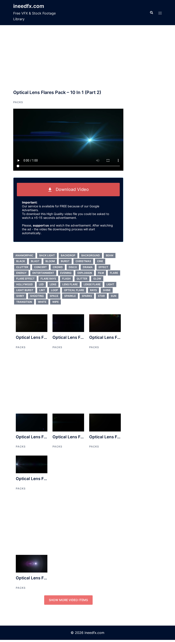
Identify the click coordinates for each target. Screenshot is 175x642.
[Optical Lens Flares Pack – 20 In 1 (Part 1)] (31, 323)
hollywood (24, 284)
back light (47, 255)
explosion (84, 272)
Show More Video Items (68, 600)
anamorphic (24, 255)
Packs (18, 102)
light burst (24, 290)
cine (100, 261)
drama (88, 267)
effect (103, 267)
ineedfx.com (28, 6)
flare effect (25, 278)
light (110, 284)
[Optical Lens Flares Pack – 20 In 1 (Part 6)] (105, 422)
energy (21, 272)
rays (93, 290)
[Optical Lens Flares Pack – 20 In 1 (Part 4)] (31, 464)
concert (40, 267)
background (90, 255)
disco (73, 267)
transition (24, 301)
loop (54, 290)
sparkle (70, 295)
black (20, 261)
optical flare (74, 290)
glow (97, 278)
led (41, 284)
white (42, 301)
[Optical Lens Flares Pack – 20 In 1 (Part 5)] (68, 422)
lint (42, 290)
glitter (82, 278)
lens (53, 284)
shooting (37, 295)
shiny (20, 295)
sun (113, 295)
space (54, 295)
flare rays (48, 278)
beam (109, 255)
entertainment (43, 272)
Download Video (70, 189)
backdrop (68, 255)
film (101, 272)
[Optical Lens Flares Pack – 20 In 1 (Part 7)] (31, 422)
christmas (83, 261)
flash (66, 278)
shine (107, 290)
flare (114, 272)
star (101, 295)
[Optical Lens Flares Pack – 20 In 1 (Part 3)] (105, 323)
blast (35, 261)
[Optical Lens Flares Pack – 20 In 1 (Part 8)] (68, 323)
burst (65, 261)
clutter (22, 267)
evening (65, 272)
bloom (50, 261)
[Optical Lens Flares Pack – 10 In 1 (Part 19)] (31, 563)
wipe (55, 301)
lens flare (70, 284)
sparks (87, 295)
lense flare (92, 284)
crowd (58, 267)
